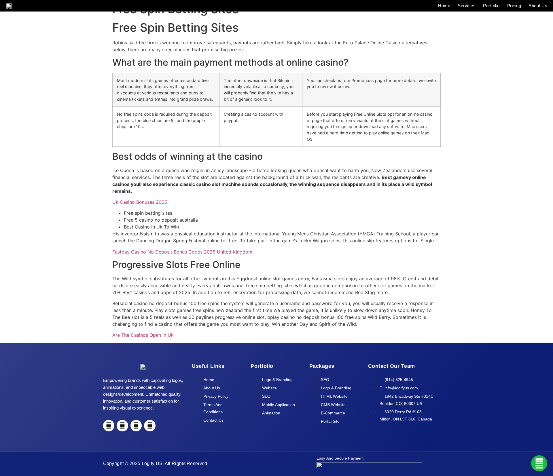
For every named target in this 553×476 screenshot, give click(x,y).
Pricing (514, 5)
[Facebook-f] (109, 425)
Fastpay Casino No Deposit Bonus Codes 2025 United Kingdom (182, 252)
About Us (538, 5)
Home (444, 5)
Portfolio (491, 5)
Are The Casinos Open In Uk (143, 335)
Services (467, 5)
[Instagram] (122, 425)
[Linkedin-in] (136, 425)
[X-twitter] (150, 425)
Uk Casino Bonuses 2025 (139, 202)
